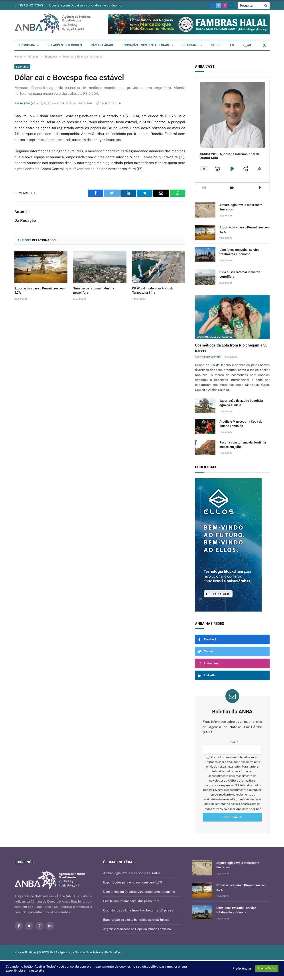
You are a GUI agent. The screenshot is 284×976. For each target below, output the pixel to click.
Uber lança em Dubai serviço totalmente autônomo (85, 5)
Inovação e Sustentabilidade (146, 45)
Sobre (216, 45)
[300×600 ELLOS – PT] (232, 545)
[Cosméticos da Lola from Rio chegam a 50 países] (232, 317)
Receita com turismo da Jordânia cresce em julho (242, 445)
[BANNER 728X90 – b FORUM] (189, 33)
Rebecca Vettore (210, 357)
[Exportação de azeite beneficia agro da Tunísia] (205, 405)
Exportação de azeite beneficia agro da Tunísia (241, 403)
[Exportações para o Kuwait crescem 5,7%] (40, 267)
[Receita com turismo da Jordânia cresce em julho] (205, 447)
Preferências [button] (242, 968)
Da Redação (28, 103)
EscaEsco (115, 952)
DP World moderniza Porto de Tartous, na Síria (153, 290)
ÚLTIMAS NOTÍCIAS (28, 5)
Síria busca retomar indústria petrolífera (93, 290)
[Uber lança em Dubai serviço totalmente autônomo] (205, 254)
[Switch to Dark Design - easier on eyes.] (264, 45)
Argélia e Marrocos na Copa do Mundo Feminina (240, 424)
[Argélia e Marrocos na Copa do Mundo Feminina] (205, 426)
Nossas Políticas (25, 952)
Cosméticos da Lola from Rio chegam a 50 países (231, 347)
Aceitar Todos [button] (267, 968)
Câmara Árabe (102, 45)
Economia (27, 45)
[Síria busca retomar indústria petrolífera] (99, 267)
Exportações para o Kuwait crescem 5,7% (39, 290)
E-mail (232, 742)
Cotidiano (190, 45)
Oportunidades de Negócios (215, 336)
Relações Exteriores (64, 45)
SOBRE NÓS (24, 862)
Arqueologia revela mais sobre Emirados (240, 207)
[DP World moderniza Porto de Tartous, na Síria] (158, 267)
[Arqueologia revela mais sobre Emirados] (205, 210)
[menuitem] (232, 45)
